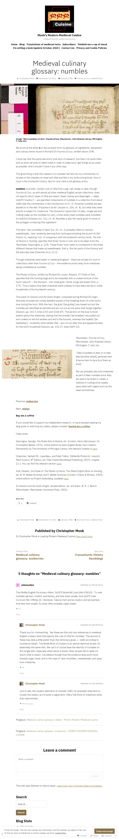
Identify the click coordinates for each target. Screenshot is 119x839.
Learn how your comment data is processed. (79, 785)
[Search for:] (31, 804)
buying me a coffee (79, 426)
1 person (30, 703)
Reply (18, 614)
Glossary (64, 78)
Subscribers (69, 44)
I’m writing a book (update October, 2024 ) (36, 48)
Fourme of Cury (83, 78)
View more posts (84, 536)
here (94, 448)
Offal (71, 78)
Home (14, 44)
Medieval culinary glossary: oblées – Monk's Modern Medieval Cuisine (62, 719)
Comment (95, 776)
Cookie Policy (60, 833)
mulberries (32, 401)
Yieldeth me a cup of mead (92, 44)
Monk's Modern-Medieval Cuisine (59, 35)
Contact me (68, 48)
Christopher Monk (26, 78)
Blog (22, 44)
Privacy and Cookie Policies (91, 48)
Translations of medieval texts (43, 44)
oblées (26, 408)
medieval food (96, 78)
